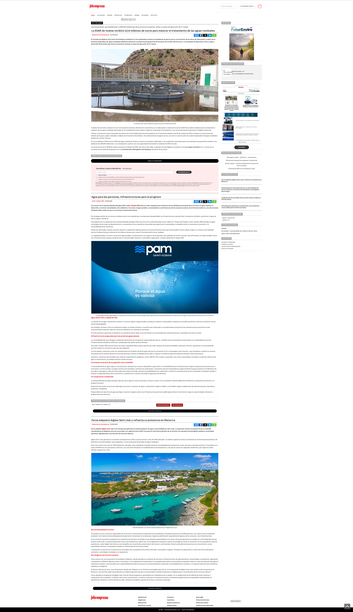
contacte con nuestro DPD (121, 185)
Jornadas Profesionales (228, 242)
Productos (118, 15)
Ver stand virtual (177, 405)
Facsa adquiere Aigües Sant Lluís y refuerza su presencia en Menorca (241, 180)
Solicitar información (163, 405)
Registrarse (142, 600)
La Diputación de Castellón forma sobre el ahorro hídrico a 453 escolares (241, 198)
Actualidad (101, 15)
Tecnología (128, 15)
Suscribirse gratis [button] (247, 6)
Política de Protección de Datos (124, 181)
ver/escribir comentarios (155, 411)
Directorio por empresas (230, 234)
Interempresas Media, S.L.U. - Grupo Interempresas (179, 609)
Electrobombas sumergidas (242, 74)
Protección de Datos (202, 600)
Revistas (154, 15)
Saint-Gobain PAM (133, 206)
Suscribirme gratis (184, 172)
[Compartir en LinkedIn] (210, 35)
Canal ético (170, 600)
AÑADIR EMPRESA (235, 601)
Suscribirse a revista (144, 605)
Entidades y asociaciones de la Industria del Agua (239, 231)
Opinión (109, 15)
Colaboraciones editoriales (204, 605)
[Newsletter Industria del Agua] (241, 113)
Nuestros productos (173, 603)
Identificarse (142, 597)
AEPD (175, 185)
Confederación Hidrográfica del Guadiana (136, 149)
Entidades (145, 15)
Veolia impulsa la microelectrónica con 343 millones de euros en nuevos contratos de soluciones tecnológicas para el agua (240, 189)
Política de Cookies (202, 603)
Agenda (136, 15)
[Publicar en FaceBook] (200, 35)
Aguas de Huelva (194, 147)
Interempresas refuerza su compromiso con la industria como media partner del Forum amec (240, 207)
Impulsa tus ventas (227, 244)
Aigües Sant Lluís (108, 429)
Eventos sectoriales (227, 248)
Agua (93, 15)
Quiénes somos (171, 605)
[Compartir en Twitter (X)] (205, 35)
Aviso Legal (111, 181)
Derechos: (174, 184)
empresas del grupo (153, 184)
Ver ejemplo (127, 169)
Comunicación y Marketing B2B (230, 246)
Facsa (93, 429)
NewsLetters (142, 603)
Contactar (170, 597)
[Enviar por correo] (196, 35)
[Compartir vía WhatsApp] (214, 35)
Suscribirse (241, 147)
